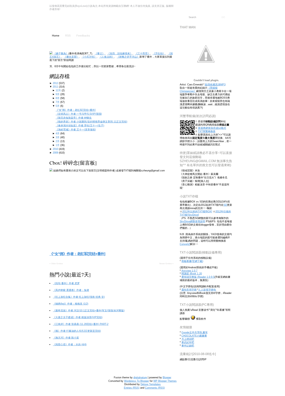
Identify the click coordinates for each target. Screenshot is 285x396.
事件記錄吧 (187, 345)
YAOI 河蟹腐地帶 (79, 22)
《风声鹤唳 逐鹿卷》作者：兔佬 (71, 290)
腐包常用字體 (189, 289)
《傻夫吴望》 (71, 56)
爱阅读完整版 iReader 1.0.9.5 (197, 276)
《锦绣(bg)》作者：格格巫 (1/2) (70, 303)
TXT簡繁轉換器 (206, 131)
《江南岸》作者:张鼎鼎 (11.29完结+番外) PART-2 (80, 324)
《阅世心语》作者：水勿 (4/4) (69, 344)
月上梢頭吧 (187, 339)
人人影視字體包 (207, 289)
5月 (58, 105)
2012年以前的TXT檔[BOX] (197, 211)
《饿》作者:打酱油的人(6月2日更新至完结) (77, 330)
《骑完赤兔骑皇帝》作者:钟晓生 (74, 117)
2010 (56, 149)
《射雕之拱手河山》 (128, 56)
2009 (56, 152)
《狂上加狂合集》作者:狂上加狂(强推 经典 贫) (79, 296)
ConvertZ (185, 244)
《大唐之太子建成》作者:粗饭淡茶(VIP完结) (77, 317)
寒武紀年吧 (187, 342)
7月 (58, 102)
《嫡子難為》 (60, 53)
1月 (58, 145)
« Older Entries (56, 263)
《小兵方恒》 (89, 56)
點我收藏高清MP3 (214, 84)
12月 (59, 90)
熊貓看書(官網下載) (192, 261)
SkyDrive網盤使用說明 (192, 221)
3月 (58, 137)
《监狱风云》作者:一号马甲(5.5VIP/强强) (79, 113)
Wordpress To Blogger (136, 381)
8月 (58, 98)
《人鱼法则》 (106, 56)
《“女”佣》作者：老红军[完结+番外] (76, 110)
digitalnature (140, 377)
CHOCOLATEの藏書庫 (194, 335)
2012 (56, 83)
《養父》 (100, 53)
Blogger (167, 377)
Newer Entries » (166, 263)
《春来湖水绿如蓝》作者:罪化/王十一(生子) (80, 125)
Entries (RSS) (131, 387)
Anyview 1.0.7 (189, 270)
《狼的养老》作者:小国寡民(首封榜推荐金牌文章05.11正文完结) (91, 121)
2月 (58, 141)
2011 (56, 86)
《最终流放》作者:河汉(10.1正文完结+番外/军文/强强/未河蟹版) (88, 310)
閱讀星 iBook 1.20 (191, 273)
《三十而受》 (142, 53)
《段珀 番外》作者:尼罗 (66, 283)
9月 (58, 94)
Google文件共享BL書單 (194, 332)
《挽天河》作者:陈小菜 (66, 337)
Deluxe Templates (151, 384)
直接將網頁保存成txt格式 (212, 128)
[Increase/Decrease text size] (269, 3)
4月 (58, 133)
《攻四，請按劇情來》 (119, 53)
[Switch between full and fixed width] (273, 3)
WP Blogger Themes (165, 381)
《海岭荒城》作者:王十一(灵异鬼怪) (76, 129)
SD (225, 204)
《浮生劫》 (159, 53)
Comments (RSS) (155, 387)
